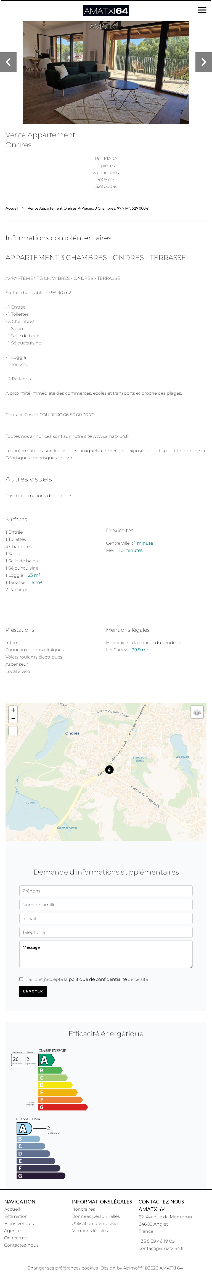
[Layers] (197, 712)
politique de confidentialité (98, 979)
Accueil (12, 208)
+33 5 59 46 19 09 (157, 1241)
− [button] (13, 718)
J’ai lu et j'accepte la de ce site (87, 979)
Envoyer (33, 991)
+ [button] (13, 710)
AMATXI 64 (152, 1209)
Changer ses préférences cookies (62, 1268)
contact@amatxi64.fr (161, 1248)
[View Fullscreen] (13, 730)
